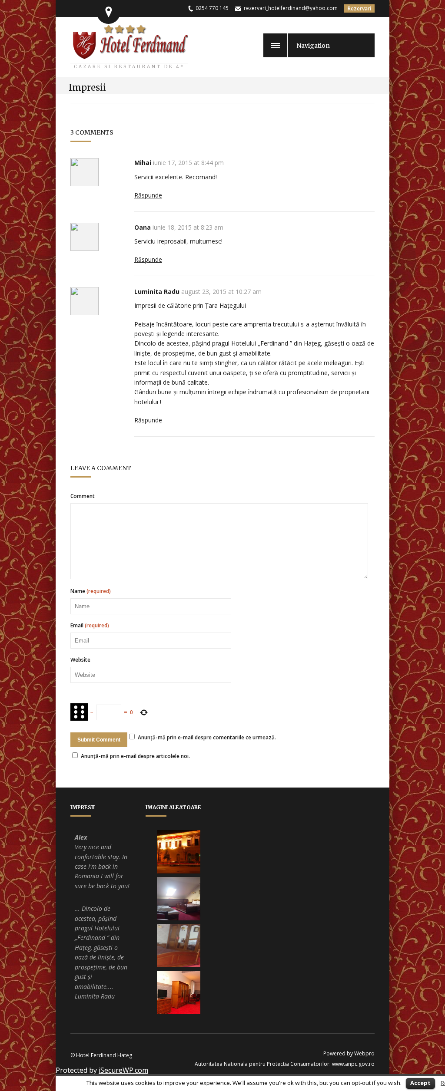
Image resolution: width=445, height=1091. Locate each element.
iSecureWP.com (123, 1070)
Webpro (364, 1053)
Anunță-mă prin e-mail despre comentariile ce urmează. (207, 737)
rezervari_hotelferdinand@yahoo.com (291, 8)
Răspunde (148, 195)
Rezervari (359, 8)
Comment (82, 496)
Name (90, 591)
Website (80, 660)
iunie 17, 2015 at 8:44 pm (188, 162)
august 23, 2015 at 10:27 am (221, 291)
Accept (420, 1083)
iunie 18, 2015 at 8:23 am (188, 227)
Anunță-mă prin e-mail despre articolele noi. (135, 756)
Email (89, 625)
